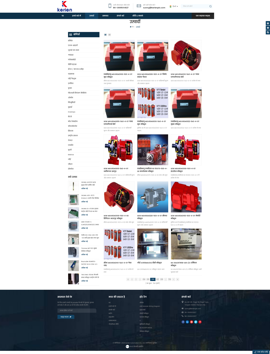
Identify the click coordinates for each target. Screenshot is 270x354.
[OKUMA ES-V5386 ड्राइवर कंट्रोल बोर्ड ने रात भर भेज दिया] (73, 212)
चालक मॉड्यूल (144, 317)
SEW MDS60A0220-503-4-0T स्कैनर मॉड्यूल (152, 217)
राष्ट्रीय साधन (73, 135)
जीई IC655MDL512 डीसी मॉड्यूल (149, 262)
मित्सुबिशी (71, 102)
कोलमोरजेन (72, 126)
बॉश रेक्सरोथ (73, 121)
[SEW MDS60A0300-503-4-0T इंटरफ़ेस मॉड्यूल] (186, 149)
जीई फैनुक (72, 78)
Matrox (71, 154)
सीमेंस (70, 40)
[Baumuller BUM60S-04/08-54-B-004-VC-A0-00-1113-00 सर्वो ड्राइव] (73, 265)
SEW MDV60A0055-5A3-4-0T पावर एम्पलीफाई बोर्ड (118, 123)
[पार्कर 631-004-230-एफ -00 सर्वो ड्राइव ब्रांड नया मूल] (73, 239)
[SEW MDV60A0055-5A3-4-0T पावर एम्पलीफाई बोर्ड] (119, 102)
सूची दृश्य (109, 34)
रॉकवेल (71, 169)
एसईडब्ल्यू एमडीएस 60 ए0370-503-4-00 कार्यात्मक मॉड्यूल (152, 170)
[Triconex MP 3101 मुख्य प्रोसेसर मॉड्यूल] (73, 252)
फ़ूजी (70, 150)
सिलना (70, 131)
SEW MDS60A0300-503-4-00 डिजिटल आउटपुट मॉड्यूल (116, 217)
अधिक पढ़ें (84, 188)
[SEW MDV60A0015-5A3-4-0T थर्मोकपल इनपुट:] (119, 149)
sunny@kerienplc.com (154, 7)
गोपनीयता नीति (113, 324)
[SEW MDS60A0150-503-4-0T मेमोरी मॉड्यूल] (186, 197)
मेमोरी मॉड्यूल (144, 313)
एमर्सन (70, 145)
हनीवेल (71, 83)
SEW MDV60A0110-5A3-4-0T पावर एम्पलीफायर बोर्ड (185, 75)
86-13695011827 (120, 7)
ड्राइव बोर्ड (142, 310)
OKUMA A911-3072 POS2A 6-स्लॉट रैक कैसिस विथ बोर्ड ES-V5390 (90, 197)
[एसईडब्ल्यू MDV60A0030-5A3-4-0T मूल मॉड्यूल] (152, 102)
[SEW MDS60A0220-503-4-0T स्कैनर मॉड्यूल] (152, 197)
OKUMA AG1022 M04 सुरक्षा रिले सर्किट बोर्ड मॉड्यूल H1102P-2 (88, 183)
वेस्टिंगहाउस (72, 64)
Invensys (71, 112)
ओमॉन (70, 97)
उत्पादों (91, 15)
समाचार (105, 15)
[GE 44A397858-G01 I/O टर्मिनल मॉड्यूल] (186, 244)
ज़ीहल (70, 164)
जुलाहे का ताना (73, 50)
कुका (70, 88)
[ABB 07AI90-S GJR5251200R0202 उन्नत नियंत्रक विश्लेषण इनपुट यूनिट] (73, 226)
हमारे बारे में (76, 15)
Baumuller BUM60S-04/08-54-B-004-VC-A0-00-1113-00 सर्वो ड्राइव (89, 263)
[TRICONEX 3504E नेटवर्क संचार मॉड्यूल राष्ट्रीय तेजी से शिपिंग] (73, 278)
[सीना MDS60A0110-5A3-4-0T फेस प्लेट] (119, 244)
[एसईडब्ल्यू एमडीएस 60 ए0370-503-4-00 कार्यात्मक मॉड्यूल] (152, 149)
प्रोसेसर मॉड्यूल (144, 331)
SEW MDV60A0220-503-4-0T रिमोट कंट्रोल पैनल (152, 75)
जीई (69, 159)
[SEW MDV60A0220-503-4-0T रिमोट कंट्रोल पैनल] (152, 55)
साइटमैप (111, 317)
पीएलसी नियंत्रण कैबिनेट (77, 93)
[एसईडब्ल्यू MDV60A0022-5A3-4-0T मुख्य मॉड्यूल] (186, 102)
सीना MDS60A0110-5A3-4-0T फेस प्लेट (117, 264)
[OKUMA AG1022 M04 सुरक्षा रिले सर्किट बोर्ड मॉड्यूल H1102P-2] (73, 186)
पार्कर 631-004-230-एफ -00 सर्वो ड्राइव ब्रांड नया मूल (90, 236)
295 (148, 279)
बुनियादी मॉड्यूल (145, 324)
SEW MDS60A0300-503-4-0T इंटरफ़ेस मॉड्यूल (183, 170)
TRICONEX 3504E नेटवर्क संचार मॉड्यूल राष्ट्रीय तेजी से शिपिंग (90, 276)
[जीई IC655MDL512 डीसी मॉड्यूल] (152, 244)
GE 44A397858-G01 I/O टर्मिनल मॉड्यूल (184, 264)
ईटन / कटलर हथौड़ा (76, 69)
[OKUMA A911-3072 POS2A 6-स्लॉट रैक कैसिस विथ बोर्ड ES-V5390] (73, 199)
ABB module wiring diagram (150, 306)
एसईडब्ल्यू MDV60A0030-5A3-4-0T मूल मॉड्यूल (151, 123)
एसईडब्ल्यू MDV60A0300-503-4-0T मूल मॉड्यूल (118, 75)
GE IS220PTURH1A (146, 328)
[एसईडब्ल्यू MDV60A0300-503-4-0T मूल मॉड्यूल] (119, 55)
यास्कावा (71, 74)
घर (63, 15)
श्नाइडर (70, 55)
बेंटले (70, 116)
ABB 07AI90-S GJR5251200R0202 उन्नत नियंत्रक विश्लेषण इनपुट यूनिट (90, 223)
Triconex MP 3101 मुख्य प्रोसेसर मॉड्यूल (89, 249)
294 (144, 279)
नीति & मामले (137, 15)
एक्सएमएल (112, 320)
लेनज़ (70, 140)
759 (169, 279)
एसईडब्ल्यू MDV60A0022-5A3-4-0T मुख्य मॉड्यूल (185, 123)
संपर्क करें (120, 15)
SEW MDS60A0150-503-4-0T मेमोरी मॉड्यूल (185, 217)
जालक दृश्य (105, 34)
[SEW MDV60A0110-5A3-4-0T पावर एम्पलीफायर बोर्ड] (186, 55)
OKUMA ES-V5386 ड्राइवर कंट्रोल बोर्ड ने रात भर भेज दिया (89, 210)
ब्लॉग (110, 313)
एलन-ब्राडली (73, 45)
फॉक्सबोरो (72, 59)
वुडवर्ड (70, 107)
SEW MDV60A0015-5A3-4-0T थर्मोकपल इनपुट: (116, 170)
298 (161, 279)
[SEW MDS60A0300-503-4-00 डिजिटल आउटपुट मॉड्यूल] (119, 197)
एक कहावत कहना (203, 15)
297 (157, 279)
